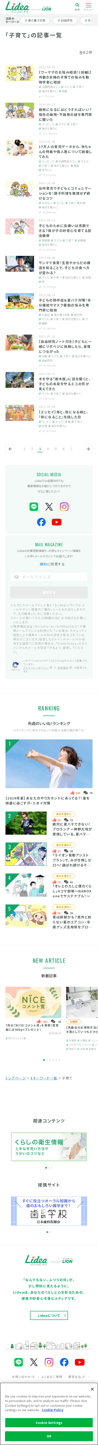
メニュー (89, 9)
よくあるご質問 (52, 1377)
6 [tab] (59, 1060)
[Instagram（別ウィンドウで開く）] (64, 507)
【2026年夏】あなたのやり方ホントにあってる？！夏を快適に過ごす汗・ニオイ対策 (47, 800)
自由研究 (68, 20)
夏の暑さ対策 (36, 20)
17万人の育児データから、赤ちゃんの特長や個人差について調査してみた (65, 151)
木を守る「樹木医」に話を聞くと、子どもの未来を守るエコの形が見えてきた (64, 383)
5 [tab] (56, 1060)
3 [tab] (50, 1060)
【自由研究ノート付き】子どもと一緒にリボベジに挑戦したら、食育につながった (65, 346)
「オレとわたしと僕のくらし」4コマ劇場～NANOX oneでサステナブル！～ (72, 891)
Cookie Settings (49, 1422)
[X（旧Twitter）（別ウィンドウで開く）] (49, 507)
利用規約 (63, 667)
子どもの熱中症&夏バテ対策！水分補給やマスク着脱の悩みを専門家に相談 (65, 305)
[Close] (92, 1389)
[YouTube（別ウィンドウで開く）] (56, 522)
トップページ (15, 1078)
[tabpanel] (33, 1019)
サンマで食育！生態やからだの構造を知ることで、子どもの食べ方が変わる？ (65, 267)
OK (49, 1436)
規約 (43, 564)
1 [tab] (44, 1060)
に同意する (52, 564)
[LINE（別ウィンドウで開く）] (33, 507)
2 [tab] (47, 1060)
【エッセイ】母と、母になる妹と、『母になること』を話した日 (63, 414)
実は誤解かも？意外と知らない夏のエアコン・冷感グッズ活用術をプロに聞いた (72, 924)
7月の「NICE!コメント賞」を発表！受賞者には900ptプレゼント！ (32, 1027)
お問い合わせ (21, 1377)
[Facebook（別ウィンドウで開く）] (41, 522)
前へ (9, 452)
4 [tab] (53, 1060)
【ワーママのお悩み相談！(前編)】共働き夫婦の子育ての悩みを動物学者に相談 (65, 77)
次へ (87, 452)
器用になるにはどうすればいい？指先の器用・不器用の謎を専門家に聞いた (65, 114)
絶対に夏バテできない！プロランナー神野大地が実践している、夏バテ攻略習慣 (72, 831)
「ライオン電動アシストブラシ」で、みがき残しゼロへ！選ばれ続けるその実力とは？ (72, 862)
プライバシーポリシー (36, 667)
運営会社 (74, 1377)
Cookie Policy (52, 1410)
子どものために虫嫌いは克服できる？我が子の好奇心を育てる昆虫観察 (65, 230)
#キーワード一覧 (43, 1078)
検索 (77, 9)
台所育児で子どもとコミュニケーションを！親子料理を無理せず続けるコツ (65, 193)
